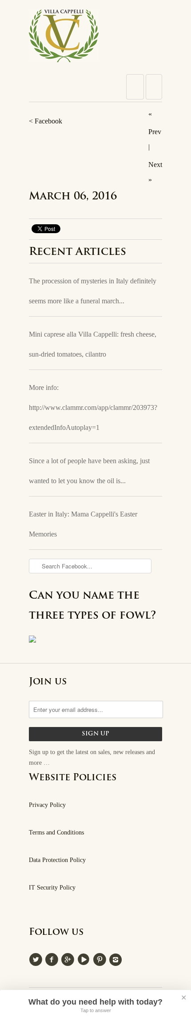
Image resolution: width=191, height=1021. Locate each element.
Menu (135, 86)
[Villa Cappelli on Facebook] (53, 958)
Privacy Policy (47, 805)
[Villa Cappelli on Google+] (69, 958)
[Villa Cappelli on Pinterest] (101, 958)
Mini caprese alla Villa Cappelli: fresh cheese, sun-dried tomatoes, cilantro (92, 344)
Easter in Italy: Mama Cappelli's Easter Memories (83, 524)
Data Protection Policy (57, 860)
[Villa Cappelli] (95, 38)
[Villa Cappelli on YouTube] (85, 958)
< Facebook (45, 121)
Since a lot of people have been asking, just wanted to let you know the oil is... (89, 471)
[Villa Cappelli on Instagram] (117, 958)
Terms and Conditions (56, 832)
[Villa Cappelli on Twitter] (37, 958)
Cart (154, 86)
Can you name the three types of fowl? (92, 606)
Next (155, 164)
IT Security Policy (52, 887)
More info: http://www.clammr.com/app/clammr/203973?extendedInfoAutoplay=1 (93, 407)
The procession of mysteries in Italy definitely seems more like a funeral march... (92, 291)
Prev (154, 131)
